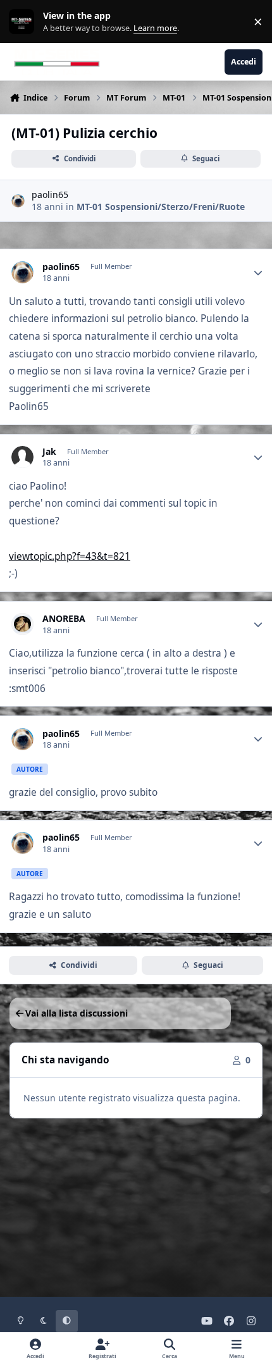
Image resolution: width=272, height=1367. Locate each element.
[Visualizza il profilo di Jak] (22, 457)
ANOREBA (63, 618)
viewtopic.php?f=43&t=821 (69, 556)
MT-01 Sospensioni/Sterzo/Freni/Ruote (161, 207)
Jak (49, 451)
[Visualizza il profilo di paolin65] (18, 200)
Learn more (24, 22)
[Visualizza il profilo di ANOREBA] (22, 624)
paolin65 (50, 195)
